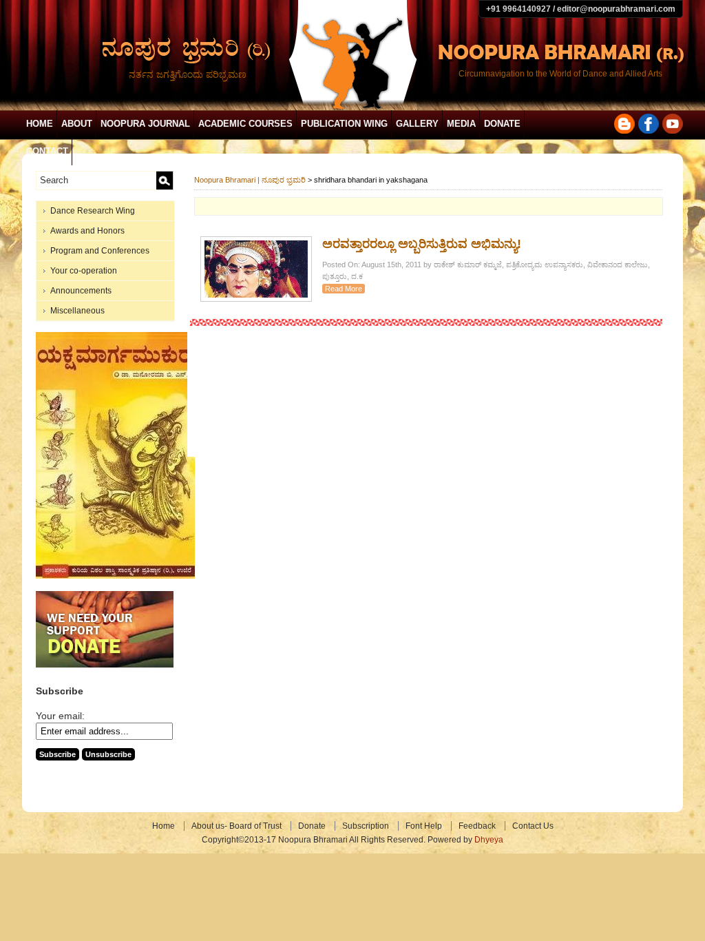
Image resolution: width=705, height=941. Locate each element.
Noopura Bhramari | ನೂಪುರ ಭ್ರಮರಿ (250, 180)
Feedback (477, 826)
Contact (47, 151)
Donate (502, 123)
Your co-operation (83, 271)
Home (39, 123)
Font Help (424, 826)
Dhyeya (488, 840)
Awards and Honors (87, 231)
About (76, 123)
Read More (343, 289)
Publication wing (344, 123)
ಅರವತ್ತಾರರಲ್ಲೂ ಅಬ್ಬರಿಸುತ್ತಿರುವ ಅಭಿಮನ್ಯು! (421, 244)
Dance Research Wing (92, 211)
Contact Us (533, 826)
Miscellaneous (77, 311)
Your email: (60, 715)
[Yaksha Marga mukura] (115, 576)
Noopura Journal (145, 123)
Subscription (365, 826)
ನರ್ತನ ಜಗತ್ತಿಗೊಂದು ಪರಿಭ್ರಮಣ (187, 74)
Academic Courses (245, 123)
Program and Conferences (99, 251)
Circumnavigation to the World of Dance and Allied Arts (560, 74)
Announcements (81, 291)
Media (461, 123)
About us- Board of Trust (236, 826)
